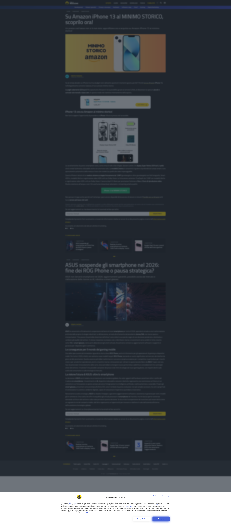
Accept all (161, 519)
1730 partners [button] (72, 503)
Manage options (142, 519)
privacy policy (87, 512)
